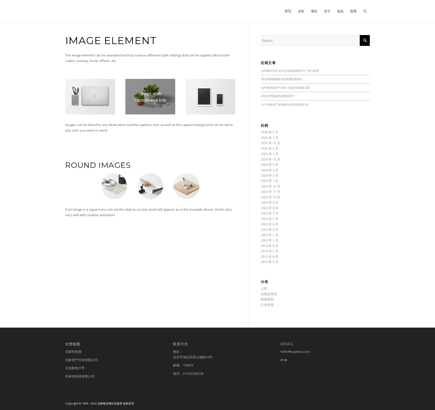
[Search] (365, 11)
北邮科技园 (73, 351)
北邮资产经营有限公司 (81, 360)
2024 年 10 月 (270, 159)
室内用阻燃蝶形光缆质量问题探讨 (281, 79)
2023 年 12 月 (270, 186)
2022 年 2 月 (269, 235)
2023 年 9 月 (269, 202)
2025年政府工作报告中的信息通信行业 (284, 104)
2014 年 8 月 (269, 245)
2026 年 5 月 (269, 132)
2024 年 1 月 (269, 180)
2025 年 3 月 (269, 148)
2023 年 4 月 (269, 224)
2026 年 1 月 (269, 137)
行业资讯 (267, 304)
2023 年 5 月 (269, 218)
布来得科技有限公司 (80, 376)
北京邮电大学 (75, 368)
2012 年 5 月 (269, 262)
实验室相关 (269, 294)
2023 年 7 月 (269, 213)
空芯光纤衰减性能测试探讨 (277, 96)
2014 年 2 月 (269, 251)
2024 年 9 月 (269, 164)
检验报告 (267, 299)
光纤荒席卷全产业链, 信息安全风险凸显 (285, 87)
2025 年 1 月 (269, 153)
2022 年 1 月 (269, 240)
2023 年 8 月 (269, 208)
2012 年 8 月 (269, 256)
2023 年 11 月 (270, 191)
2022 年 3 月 (269, 229)
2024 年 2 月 (269, 175)
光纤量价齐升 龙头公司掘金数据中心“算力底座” (290, 71)
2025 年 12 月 (270, 143)
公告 (264, 288)
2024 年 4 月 (269, 170)
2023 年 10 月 (270, 197)
